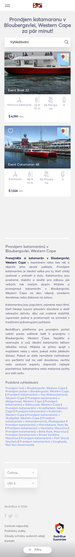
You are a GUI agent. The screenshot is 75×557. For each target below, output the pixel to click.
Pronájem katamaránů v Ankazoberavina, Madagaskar (35, 419)
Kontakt (10, 541)
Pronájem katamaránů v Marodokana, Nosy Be (36, 425)
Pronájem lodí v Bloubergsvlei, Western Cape (35, 388)
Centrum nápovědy (17, 526)
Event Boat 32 (18, 90)
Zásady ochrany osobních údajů (25, 536)
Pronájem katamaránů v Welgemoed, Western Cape (32, 399)
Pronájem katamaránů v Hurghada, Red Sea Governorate (36, 443)
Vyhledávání (19, 42)
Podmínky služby (15, 531)
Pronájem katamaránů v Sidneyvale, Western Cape (32, 402)
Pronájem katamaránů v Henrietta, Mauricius (37, 428)
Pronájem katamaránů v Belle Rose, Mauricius (36, 431)
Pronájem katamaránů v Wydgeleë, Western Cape (32, 416)
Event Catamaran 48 (23, 164)
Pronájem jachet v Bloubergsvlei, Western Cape (37, 391)
